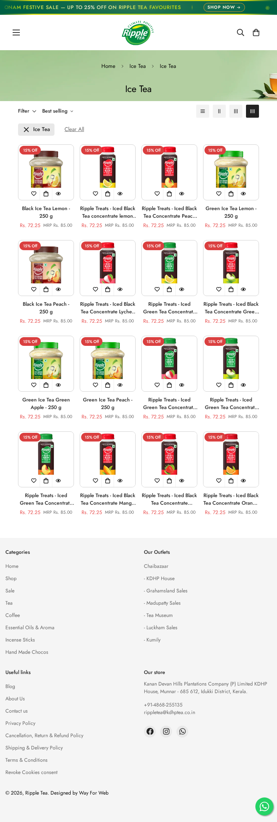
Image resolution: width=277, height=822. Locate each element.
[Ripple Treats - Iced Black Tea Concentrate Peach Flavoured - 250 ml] (169, 172)
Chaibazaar (156, 566)
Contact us (16, 710)
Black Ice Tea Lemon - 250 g (46, 212)
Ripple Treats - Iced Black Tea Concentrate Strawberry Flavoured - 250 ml (169, 499)
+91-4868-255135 (163, 704)
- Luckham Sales (160, 627)
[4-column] (252, 111)
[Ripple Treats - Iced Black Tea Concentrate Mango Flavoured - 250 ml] (107, 459)
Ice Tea (137, 66)
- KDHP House (159, 578)
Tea (9, 602)
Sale (9, 590)
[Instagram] (166, 732)
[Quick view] (58, 194)
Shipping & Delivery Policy (34, 747)
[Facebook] (150, 732)
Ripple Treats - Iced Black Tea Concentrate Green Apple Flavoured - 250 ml (231, 308)
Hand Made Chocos (26, 652)
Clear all (74, 129)
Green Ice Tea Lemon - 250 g (231, 212)
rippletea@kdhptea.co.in (169, 712)
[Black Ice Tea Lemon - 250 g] (46, 172)
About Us (15, 698)
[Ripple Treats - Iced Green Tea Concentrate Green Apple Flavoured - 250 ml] (231, 363)
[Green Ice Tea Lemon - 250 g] (231, 172)
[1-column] (202, 111)
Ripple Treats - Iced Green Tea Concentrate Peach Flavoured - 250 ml (46, 499)
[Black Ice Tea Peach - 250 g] (46, 268)
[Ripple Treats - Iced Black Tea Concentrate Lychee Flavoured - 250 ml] (107, 268)
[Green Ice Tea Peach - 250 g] (107, 363)
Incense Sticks (20, 639)
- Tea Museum (158, 615)
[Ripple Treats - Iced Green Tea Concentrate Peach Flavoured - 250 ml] (46, 459)
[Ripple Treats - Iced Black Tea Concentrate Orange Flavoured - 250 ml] (231, 459)
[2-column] (219, 111)
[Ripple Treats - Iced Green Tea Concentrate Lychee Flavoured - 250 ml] (169, 363)
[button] (256, 32)
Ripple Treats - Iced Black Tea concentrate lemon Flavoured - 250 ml (107, 212)
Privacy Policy (20, 723)
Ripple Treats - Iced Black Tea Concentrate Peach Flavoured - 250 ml (169, 212)
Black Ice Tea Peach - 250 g (46, 307)
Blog (10, 686)
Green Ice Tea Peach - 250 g (107, 403)
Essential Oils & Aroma (29, 627)
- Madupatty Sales (162, 602)
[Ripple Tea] (138, 32)
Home (108, 66)
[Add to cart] (46, 194)
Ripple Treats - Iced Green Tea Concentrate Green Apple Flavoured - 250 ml (231, 403)
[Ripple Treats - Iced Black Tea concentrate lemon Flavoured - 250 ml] (107, 172)
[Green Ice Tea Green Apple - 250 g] (46, 363)
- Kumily (152, 639)
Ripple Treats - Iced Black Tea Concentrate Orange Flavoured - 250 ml (231, 499)
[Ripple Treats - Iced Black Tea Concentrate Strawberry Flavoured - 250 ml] (169, 459)
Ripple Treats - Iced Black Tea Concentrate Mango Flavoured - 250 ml (107, 499)
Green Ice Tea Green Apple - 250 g (46, 403)
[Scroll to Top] (263, 782)
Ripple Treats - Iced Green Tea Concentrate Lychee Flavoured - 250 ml (169, 403)
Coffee (12, 615)
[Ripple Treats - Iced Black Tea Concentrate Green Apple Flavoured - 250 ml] (231, 268)
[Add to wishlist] (34, 194)
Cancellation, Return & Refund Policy (44, 735)
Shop (11, 578)
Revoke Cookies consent (31, 772)
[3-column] (235, 111)
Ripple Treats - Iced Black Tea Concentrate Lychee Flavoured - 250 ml (107, 308)
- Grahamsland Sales (166, 590)
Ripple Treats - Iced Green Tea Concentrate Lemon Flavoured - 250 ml (169, 308)
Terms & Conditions (26, 760)
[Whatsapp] (182, 732)
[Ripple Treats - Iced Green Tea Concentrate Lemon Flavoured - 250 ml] (169, 268)
